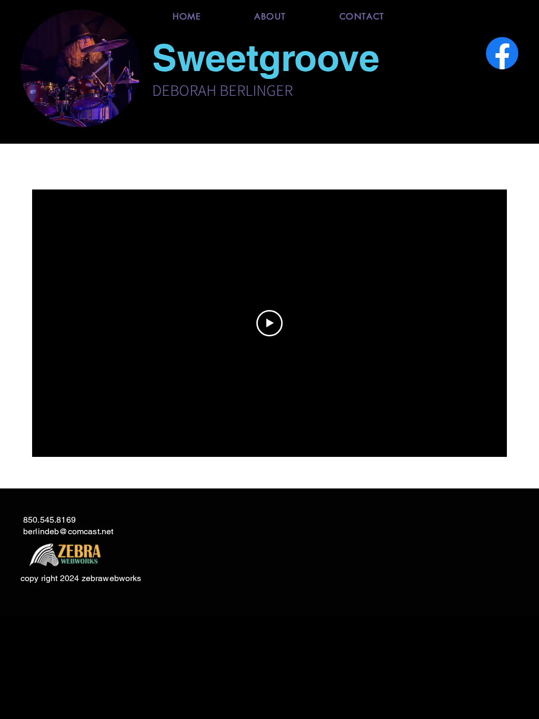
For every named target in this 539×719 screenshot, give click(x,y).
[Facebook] (502, 53)
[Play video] (269, 323)
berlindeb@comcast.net (68, 531)
